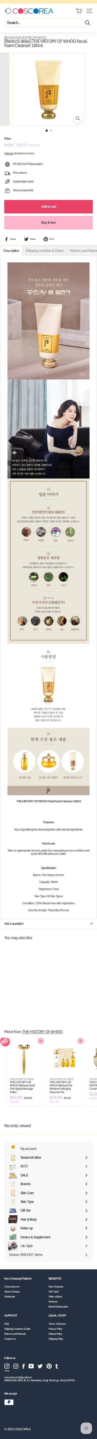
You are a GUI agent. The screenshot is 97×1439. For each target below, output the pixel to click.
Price (7, 138)
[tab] (11, 250)
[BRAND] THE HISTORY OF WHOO (25, 37)
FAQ (6, 1323)
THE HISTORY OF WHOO (42, 1031)
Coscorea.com (11, 1286)
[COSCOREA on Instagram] (15, 1366)
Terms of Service (57, 1323)
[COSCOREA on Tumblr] (56, 1366)
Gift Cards (53, 1291)
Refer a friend (55, 1296)
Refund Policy (55, 1333)
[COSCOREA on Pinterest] (49, 1366)
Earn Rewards (55, 1286)
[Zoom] (77, 118)
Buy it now (48, 222)
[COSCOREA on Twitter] (40, 1366)
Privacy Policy (55, 1328)
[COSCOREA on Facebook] (23, 1366)
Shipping (8, 153)
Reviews (52, 1301)
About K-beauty (12, 1291)
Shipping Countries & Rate (17, 1328)
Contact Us (10, 1338)
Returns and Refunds (15, 1333)
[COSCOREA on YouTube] (31, 1366)
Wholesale (9, 1296)
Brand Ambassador (58, 1306)
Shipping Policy (55, 1338)
